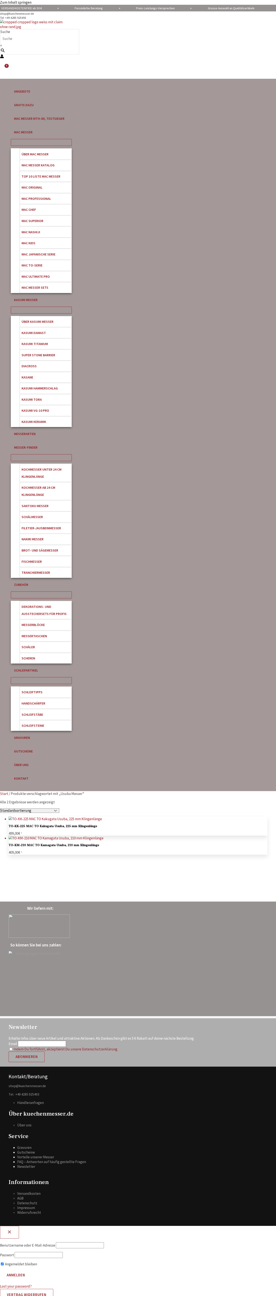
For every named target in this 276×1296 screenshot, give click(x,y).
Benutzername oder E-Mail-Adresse (27, 1245)
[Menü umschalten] (41, 142)
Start (4, 793)
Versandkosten (29, 1193)
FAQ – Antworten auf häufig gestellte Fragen (51, 1161)
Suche (5, 31)
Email (13, 1043)
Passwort (7, 1255)
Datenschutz (27, 1203)
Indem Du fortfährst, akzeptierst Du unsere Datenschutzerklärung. (66, 1049)
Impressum (26, 1207)
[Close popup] (9, 1232)
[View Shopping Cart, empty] (4, 69)
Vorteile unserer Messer (35, 1157)
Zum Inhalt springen (15, 2)
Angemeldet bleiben (20, 1264)
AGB (20, 1198)
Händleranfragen (30, 1102)
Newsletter (26, 1166)
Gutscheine (26, 1152)
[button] (34, 132)
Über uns (24, 1125)
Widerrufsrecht (29, 1212)
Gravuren (24, 1147)
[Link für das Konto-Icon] (2, 56)
